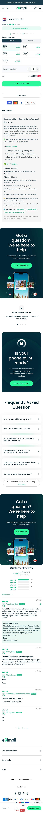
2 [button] (18, 728)
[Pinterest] (23, 793)
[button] (3, 7)
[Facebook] (15, 793)
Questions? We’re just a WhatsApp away (21, 2)
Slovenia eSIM (31, 209)
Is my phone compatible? (20, 28)
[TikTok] (27, 793)
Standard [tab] (11, 40)
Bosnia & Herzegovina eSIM (14, 212)
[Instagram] (19, 793)
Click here (22, 484)
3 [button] (22, 728)
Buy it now (21, 95)
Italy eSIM (20, 209)
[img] (5, 600)
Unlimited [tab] (31, 40)
